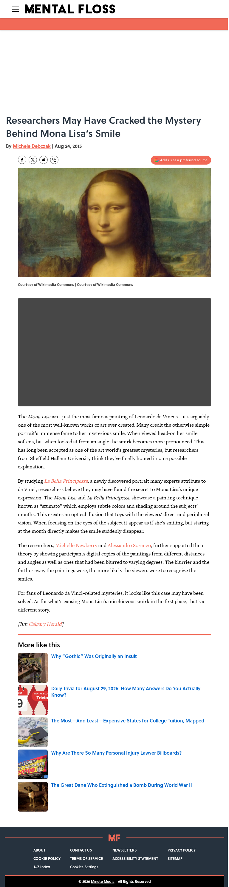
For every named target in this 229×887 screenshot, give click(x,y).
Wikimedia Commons (115, 284)
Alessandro (120, 545)
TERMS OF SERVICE (86, 858)
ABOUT (39, 850)
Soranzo (142, 545)
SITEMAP (175, 858)
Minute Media (102, 881)
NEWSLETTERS (124, 850)
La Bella (53, 480)
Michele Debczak (32, 146)
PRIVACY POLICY (182, 850)
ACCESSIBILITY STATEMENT (135, 858)
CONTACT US (81, 850)
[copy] (54, 160)
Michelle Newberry (76, 545)
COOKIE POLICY (47, 858)
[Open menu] (15, 9)
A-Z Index (41, 866)
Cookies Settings (84, 866)
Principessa (75, 480)
